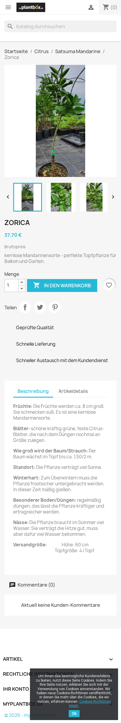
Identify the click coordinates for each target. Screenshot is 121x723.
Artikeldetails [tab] (73, 391)
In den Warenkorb (62, 285)
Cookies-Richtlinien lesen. (90, 704)
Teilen (25, 307)
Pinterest (55, 307)
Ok (74, 714)
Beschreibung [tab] (33, 391)
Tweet (40, 307)
